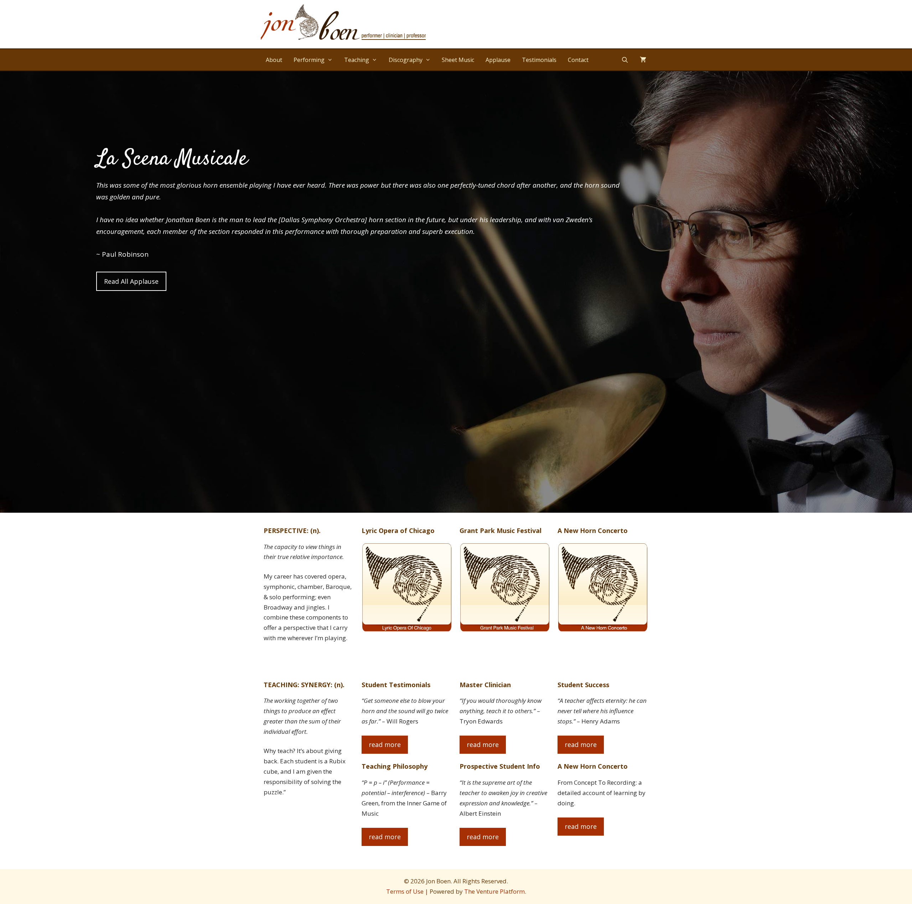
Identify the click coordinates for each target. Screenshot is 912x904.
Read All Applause (131, 281)
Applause (498, 60)
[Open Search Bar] (624, 59)
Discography (406, 60)
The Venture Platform (494, 891)
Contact (578, 60)
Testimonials (539, 60)
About (274, 60)
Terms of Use (405, 891)
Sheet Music (458, 60)
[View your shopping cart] (643, 59)
